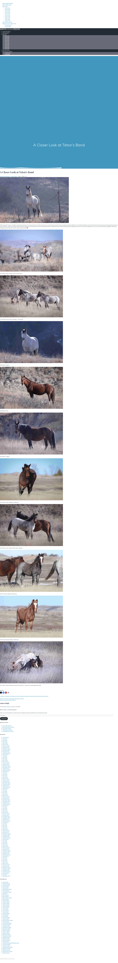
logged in (8, 706)
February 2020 (6, 847)
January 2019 (5, 866)
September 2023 (6, 787)
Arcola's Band (5, 890)
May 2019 (4, 860)
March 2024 (5, 778)
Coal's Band (5, 909)
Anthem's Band (6, 885)
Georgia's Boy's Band (7, 920)
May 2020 (4, 843)
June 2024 (4, 774)
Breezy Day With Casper (8, 727)
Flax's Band (5, 916)
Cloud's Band (5, 907)
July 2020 (4, 840)
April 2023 (5, 794)
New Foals (5, 6)
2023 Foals (7, 16)
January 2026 (5, 747)
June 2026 (4, 740)
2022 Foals (7, 15)
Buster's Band (5, 900)
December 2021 (6, 816)
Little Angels (8, 26)
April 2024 (5, 777)
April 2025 (5, 760)
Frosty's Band (5, 919)
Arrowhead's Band (6, 892)
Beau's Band (5, 896)
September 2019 (6, 854)
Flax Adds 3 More (6, 728)
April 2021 (5, 828)
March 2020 (5, 846)
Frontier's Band (6, 917)
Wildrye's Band (6, 950)
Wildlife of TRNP (6, 948)
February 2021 (6, 830)
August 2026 (5, 737)
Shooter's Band (6, 938)
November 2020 (6, 835)
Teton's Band (14, 176)
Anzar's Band (5, 886)
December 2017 (6, 876)
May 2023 (4, 792)
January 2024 (5, 781)
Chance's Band (6, 904)
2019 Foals (7, 10)
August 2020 (5, 839)
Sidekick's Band (6, 940)
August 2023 (5, 788)
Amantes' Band (6, 883)
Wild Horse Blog (6, 5)
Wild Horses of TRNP (7, 947)
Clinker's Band (5, 906)
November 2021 (6, 818)
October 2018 (5, 870)
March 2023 (5, 795)
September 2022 (6, 804)
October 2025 (5, 751)
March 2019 (5, 863)
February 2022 (6, 813)
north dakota (12, 696)
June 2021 (4, 825)
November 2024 (6, 767)
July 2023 (4, 789)
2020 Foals (7, 12)
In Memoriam (8, 25)
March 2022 (5, 812)
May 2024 (4, 775)
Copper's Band (6, 913)
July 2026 (4, 739)
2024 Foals (7, 17)
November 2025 (6, 750)
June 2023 (4, 791)
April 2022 (5, 811)
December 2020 (6, 833)
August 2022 (5, 805)
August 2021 (5, 822)
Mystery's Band (6, 930)
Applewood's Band (7, 889)
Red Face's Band (6, 934)
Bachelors (4, 893)
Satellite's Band (6, 937)
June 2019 (4, 859)
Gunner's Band (6, 926)
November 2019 (6, 852)
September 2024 (6, 770)
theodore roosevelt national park (28, 696)
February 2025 (6, 763)
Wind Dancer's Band (7, 951)
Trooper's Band (6, 945)
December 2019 (6, 850)
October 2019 (5, 853)
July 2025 (4, 755)
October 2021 (5, 819)
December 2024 (6, 765)
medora (2, 696)
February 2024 (6, 780)
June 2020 (4, 842)
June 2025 (4, 757)
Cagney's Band (6, 902)
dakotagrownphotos (5, 176)
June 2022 (4, 808)
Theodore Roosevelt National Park (10, 943)
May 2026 (4, 741)
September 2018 (6, 871)
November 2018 (6, 869)
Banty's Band (5, 895)
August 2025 (5, 754)
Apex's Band (5, 888)
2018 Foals (7, 9)
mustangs (6, 696)
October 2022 (5, 802)
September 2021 (6, 821)
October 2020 (5, 836)
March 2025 (5, 761)
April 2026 (5, 743)
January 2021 (5, 832)
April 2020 (5, 845)
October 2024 (5, 768)
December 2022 (6, 799)
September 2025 (6, 753)
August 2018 (5, 873)
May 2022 (4, 809)
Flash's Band (5, 914)
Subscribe (4, 718)
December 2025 (6, 748)
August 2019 (5, 856)
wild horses (45, 696)
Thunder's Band (6, 944)
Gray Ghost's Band (6, 923)
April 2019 (5, 862)
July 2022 (4, 806)
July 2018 (4, 874)
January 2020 (5, 849)
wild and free (39, 696)
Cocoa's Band (5, 910)
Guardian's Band (6, 924)
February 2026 (6, 746)
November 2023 (6, 784)
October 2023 (5, 785)
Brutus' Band (5, 899)
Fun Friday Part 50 (6, 725)
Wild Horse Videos (7, 22)
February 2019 (6, 864)
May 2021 (4, 826)
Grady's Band (5, 921)
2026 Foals (7, 20)
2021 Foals (7, 13)
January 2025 (5, 764)
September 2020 (6, 837)
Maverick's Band (6, 929)
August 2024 (5, 771)
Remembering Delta (7, 730)
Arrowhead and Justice (7, 731)
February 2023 (6, 796)
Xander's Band (6, 953)
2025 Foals (7, 19)
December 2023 (6, 782)
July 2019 (4, 857)
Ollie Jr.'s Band (6, 931)
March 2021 (5, 829)
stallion (18, 696)
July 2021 (4, 823)
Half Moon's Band (6, 927)
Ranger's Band (5, 933)
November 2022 (6, 801)
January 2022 (5, 815)
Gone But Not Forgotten (9, 23)
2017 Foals (7, 8)
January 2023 (5, 798)
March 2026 (5, 744)
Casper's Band (5, 903)
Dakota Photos (10, 29)
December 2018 (6, 867)
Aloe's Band (5, 882)
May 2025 (4, 758)
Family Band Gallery (7, 3)
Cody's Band (5, 912)
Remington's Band (6, 936)
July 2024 (4, 772)
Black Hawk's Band (7, 897)
